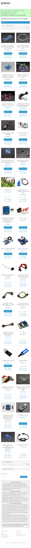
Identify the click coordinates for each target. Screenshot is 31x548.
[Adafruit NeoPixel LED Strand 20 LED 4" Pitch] (8, 96)
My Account (19, 533)
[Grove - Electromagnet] (8, 241)
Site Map (3, 533)
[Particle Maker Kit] (23, 125)
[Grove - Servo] (23, 210)
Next (14, 28)
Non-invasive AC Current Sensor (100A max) (23, 191)
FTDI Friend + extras (23, 415)
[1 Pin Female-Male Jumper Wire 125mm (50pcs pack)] (8, 324)
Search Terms (4, 535)
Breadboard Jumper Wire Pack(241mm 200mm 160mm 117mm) (23, 105)
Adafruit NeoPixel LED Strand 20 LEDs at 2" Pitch (23, 76)
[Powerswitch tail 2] (23, 437)
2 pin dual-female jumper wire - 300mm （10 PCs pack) (23, 276)
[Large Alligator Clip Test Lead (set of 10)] (8, 379)
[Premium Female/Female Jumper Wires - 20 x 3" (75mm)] (23, 379)
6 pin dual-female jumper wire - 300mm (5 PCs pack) (23, 305)
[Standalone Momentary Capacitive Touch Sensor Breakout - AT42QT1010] (8, 210)
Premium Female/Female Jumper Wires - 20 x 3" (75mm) (23, 388)
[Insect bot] (8, 182)
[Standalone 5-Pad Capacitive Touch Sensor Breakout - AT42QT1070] (8, 407)
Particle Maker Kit (23, 133)
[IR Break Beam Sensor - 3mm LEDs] (23, 153)
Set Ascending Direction (14, 26)
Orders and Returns (20, 535)
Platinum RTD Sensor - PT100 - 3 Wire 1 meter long (23, 47)
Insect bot (8, 190)
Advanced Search (5, 536)
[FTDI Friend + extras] (23, 407)
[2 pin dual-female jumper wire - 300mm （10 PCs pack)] (23, 267)
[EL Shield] (23, 324)
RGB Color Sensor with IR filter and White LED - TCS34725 (8, 162)
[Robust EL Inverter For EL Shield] (8, 267)
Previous (3, 28)
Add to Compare (8, 57)
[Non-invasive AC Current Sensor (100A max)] (23, 182)
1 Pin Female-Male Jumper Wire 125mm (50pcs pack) (8, 334)
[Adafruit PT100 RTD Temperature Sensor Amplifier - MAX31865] (8, 67)
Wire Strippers (23, 360)
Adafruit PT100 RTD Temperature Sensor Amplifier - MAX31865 (8, 76)
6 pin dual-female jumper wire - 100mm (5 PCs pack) (8, 305)
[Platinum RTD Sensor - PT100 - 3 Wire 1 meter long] (23, 38)
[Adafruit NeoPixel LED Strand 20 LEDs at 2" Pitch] (23, 67)
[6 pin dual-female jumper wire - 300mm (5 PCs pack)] (23, 295)
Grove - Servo (23, 218)
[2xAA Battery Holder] (8, 353)
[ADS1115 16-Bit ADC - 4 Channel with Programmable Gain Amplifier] (8, 437)
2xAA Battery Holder (8, 360)
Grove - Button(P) (23, 248)
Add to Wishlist (8, 56)
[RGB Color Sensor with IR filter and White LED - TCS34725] (8, 153)
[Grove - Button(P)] (23, 241)
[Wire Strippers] (23, 353)
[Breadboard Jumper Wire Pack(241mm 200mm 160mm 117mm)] (23, 96)
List (28, 26)
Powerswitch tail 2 (23, 444)
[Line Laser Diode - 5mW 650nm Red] (8, 125)
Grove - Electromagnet (8, 248)
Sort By (4, 25)
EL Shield (23, 332)
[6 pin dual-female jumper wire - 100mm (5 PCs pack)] (8, 295)
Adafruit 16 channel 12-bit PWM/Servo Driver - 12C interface (7, 47)
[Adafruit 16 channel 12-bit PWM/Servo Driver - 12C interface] (8, 38)
